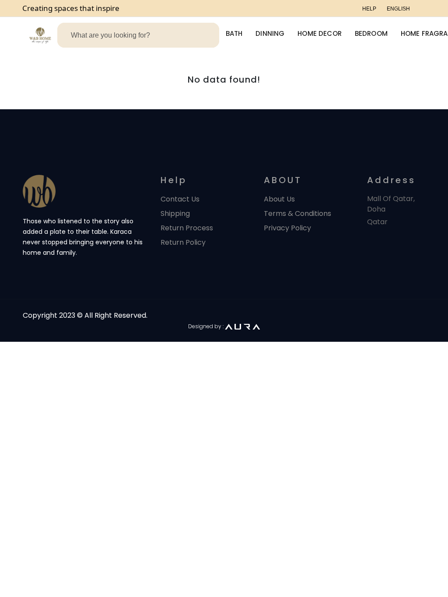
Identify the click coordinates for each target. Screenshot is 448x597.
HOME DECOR (320, 33)
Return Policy (183, 242)
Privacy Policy (287, 228)
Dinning (270, 33)
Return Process (187, 228)
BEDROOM (371, 33)
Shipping (175, 213)
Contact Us (180, 199)
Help (369, 9)
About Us (279, 199)
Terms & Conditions (297, 213)
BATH (234, 33)
